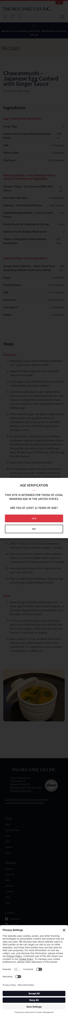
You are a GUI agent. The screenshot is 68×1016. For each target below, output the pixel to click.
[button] (34, 518)
